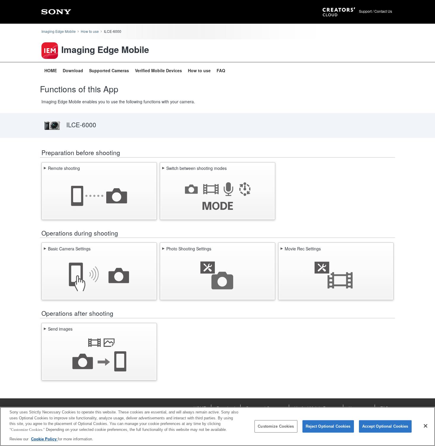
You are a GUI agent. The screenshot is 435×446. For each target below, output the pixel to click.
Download (73, 70)
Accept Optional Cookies (385, 426)
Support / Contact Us (375, 11)
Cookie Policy (44, 439)
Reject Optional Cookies (328, 426)
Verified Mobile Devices (158, 70)
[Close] (425, 425)
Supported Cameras (109, 70)
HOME (50, 70)
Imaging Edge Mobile (58, 31)
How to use (90, 31)
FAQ (221, 70)
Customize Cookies (276, 426)
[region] (217, 426)
